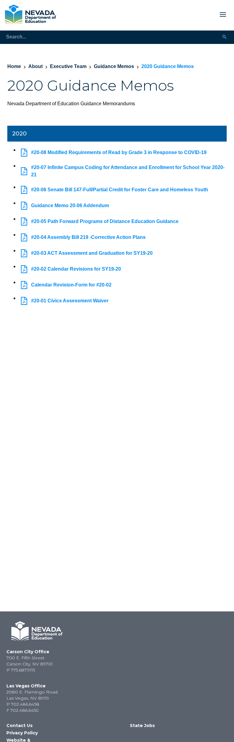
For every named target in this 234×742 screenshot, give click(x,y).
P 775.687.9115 (20, 670)
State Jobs (142, 725)
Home (14, 66)
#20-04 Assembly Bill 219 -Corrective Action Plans (88, 237)
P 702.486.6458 (22, 704)
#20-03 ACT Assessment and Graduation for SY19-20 (92, 253)
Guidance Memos (114, 66)
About (35, 66)
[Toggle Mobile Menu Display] (144, 14)
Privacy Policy (22, 733)
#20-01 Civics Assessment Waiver (69, 300)
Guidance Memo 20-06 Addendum (70, 205)
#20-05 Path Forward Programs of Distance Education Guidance (105, 221)
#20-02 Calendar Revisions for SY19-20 (76, 269)
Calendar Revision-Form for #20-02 (71, 284)
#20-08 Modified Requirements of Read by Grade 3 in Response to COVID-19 (119, 152)
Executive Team (68, 66)
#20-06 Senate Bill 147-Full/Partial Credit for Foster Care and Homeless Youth (119, 189)
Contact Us (19, 725)
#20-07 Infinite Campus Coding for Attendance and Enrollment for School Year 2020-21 (128, 171)
